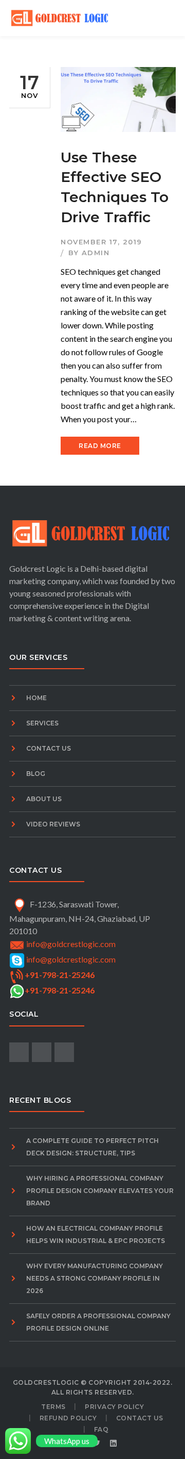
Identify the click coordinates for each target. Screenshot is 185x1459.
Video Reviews (53, 824)
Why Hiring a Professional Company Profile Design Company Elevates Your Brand (100, 1190)
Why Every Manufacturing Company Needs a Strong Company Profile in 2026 (94, 1278)
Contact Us (48, 748)
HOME (36, 698)
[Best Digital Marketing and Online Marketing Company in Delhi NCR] (60, 17)
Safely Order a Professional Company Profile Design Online (98, 1322)
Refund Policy (68, 1418)
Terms (53, 1407)
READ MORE (100, 446)
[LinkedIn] (113, 1443)
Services (42, 723)
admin (96, 252)
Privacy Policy (114, 1407)
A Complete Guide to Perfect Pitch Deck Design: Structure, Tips (92, 1147)
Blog (35, 773)
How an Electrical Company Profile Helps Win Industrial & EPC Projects (95, 1234)
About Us (44, 799)
